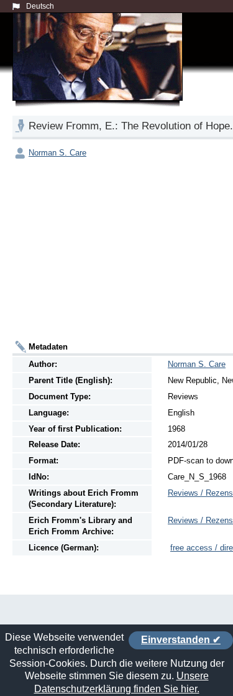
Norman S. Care (57, 152)
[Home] (100, 71)
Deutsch (40, 6)
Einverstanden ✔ (181, 639)
